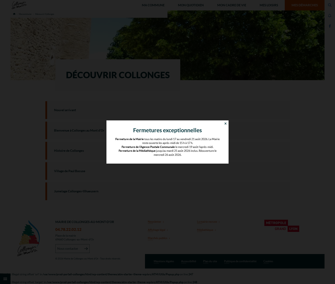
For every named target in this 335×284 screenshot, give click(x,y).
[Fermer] (225, 123)
